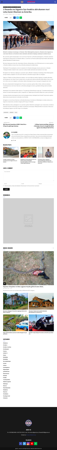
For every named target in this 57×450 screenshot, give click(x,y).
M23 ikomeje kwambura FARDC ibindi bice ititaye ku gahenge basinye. (14, 125)
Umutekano (5, 393)
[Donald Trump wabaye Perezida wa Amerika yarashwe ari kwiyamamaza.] (41, 322)
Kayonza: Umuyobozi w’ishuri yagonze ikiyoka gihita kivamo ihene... (23, 287)
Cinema (5, 351)
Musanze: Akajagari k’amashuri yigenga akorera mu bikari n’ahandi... (15, 311)
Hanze (4, 355)
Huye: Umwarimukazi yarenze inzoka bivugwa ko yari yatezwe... (15, 333)
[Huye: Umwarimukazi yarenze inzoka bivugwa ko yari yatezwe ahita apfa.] (15, 322)
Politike (5, 377)
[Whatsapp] (35, 443)
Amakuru (5, 345)
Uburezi (5, 385)
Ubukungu (5, 383)
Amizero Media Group (31, 434)
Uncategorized (6, 396)
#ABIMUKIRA (6, 112)
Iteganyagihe (6, 369)
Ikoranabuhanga (7, 361)
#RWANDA (11, 112)
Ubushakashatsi (6, 387)
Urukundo (5, 398)
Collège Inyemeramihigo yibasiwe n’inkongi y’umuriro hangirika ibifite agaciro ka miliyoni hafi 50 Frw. (44, 126)
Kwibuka (5, 375)
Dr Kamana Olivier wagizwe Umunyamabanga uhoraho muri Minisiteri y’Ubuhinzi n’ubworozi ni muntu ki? (45, 161)
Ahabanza (5, 343)
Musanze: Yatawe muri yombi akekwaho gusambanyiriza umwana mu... (38, 311)
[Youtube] (31, 443)
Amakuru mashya (7, 347)
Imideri (4, 363)
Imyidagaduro (6, 367)
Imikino (5, 365)
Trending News (6, 379)
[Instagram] (28, 443)
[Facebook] (20, 443)
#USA (16, 112)
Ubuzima (5, 391)
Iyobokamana (6, 371)
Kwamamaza (6, 373)
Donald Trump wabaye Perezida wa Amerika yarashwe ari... (41, 333)
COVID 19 (5, 353)
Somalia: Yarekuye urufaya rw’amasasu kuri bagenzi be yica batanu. (10, 161)
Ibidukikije (5, 357)
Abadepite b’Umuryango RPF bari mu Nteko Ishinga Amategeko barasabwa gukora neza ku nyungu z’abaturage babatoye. (28, 161)
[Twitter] (24, 443)
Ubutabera (5, 389)
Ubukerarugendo (7, 381)
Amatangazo (6, 349)
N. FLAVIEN (6, 14)
